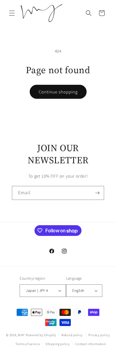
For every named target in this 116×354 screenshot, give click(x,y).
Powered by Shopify (41, 335)
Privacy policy (99, 335)
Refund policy (72, 335)
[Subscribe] (97, 193)
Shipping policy (58, 344)
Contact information (90, 344)
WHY (21, 335)
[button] (11, 13)
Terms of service (27, 344)
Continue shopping (58, 92)
